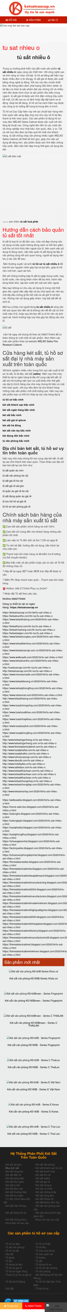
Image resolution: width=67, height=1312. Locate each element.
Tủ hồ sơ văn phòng (46, 1268)
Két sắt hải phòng (45, 1164)
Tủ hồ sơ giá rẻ (13, 1268)
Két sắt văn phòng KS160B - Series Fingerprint (34, 1045)
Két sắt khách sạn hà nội (49, 1168)
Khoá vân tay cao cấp (47, 1219)
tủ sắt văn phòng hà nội (15, 475)
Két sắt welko (43, 1178)
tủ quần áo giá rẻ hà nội (16, 491)
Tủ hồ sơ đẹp (12, 1243)
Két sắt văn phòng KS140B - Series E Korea (33, 1111)
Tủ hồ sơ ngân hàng (16, 1271)
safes (37, 373)
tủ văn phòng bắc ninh (16, 440)
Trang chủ (12, 1306)
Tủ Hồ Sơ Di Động (15, 1281)
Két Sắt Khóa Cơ (45, 1199)
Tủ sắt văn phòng (14, 1247)
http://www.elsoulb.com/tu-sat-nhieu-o (23, 760)
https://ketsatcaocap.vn (24, 607)
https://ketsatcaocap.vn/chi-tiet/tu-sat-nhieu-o (27, 612)
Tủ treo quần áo (44, 1254)
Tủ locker (41, 1257)
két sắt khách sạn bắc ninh (18, 404)
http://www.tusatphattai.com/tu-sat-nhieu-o (25, 750)
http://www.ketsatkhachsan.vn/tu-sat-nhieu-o (27, 777)
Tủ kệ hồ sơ (42, 1288)
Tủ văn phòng (43, 1271)
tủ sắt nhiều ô (44, 307)
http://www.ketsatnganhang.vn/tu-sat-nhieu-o (27, 739)
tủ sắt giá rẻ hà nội (13, 480)
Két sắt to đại (12, 1185)
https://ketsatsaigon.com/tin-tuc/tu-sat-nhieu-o (27, 633)
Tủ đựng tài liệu (13, 1264)
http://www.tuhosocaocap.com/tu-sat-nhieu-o (27, 757)
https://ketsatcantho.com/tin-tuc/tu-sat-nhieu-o (28, 616)
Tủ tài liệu (41, 1247)
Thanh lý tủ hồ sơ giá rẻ (18, 1274)
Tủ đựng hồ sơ (43, 1264)
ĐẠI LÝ (54, 19)
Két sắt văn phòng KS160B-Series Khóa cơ (33, 978)
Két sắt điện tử (13, 1174)
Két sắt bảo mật (14, 1188)
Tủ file (8, 1261)
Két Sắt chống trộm (15, 1219)
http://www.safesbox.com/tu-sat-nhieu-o (24, 767)
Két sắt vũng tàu (14, 1171)
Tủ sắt (39, 1261)
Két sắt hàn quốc (14, 1181)
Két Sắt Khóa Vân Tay (47, 1202)
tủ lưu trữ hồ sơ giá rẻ (14, 501)
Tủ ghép (9, 1257)
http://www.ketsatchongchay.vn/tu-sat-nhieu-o (27, 781)
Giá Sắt (9, 1288)
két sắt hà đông (12, 425)
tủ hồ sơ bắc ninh (13, 399)
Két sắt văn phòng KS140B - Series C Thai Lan (33, 1133)
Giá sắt (9, 1254)
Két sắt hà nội (43, 1174)
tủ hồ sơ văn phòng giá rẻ (16, 506)
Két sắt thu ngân (14, 1195)
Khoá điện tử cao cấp (17, 1223)
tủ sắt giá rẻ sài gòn (13, 486)
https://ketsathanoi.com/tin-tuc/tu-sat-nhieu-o (27, 626)
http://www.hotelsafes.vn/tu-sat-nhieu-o (24, 763)
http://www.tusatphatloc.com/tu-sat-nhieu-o (26, 753)
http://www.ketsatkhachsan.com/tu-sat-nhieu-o (28, 770)
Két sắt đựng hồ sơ (15, 1212)
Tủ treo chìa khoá (45, 1250)
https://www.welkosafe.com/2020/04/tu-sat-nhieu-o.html (33, 657)
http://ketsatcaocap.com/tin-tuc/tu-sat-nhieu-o (27, 671)
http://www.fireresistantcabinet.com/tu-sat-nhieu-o (29, 746)
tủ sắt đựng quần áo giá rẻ (17, 496)
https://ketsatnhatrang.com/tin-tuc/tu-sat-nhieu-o (29, 629)
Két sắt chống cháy (46, 1192)
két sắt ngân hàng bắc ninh (19, 410)
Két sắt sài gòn (13, 1164)
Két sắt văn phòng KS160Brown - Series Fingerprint (33, 1000)
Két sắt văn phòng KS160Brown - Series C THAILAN (33, 1024)
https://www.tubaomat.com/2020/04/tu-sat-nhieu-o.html (32, 695)
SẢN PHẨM (34, 19)
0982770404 (34, 1306)
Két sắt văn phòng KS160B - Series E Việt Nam (33, 1089)
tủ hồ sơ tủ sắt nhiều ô (45, 264)
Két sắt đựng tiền (14, 1178)
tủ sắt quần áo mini (13, 470)
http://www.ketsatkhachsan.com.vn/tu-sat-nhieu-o (29, 774)
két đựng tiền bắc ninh (16, 435)
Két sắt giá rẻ (43, 1181)
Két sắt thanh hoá (45, 1171)
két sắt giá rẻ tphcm (14, 420)
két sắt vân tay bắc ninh (17, 430)
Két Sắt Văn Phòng (15, 1205)
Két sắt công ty (44, 1185)
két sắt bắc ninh (12, 415)
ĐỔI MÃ (12, 19)
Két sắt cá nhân (44, 1188)
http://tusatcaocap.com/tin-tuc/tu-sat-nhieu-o (27, 667)
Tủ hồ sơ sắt (12, 1250)
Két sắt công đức (45, 1195)
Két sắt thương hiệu (16, 1192)
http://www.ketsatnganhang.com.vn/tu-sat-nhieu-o (30, 743)
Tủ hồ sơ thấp (43, 1243)
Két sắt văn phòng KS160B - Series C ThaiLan (33, 1067)
